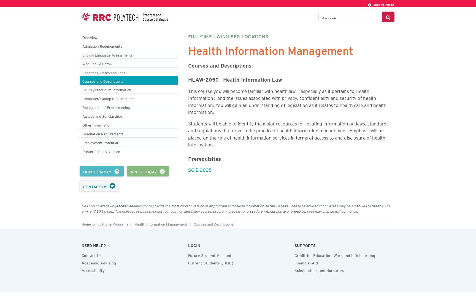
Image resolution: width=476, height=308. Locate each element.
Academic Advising (99, 262)
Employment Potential (100, 142)
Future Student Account (210, 254)
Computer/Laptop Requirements (108, 98)
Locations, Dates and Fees (103, 72)
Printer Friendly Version (101, 151)
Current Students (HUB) (211, 262)
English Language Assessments (107, 54)
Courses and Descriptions (102, 80)
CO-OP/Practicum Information (106, 89)
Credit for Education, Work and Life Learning (334, 254)
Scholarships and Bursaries (319, 269)
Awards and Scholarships (102, 115)
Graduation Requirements (102, 133)
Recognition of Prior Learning (106, 107)
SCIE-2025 (200, 169)
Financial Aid (306, 262)
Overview (90, 37)
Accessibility (93, 269)
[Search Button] (388, 17)
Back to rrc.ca (383, 4)
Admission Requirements (102, 45)
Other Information (96, 124)
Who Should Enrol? (97, 63)
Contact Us (92, 254)
